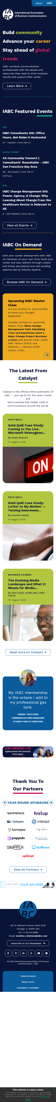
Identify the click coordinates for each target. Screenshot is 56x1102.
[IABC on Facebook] (8, 953)
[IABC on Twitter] (31, 953)
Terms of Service (28, 976)
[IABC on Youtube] (39, 953)
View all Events (18, 225)
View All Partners (26, 869)
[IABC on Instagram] (16, 953)
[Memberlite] (28, 756)
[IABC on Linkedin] (23, 953)
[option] (28, 830)
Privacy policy (28, 982)
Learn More (15, 86)
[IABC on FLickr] (46, 953)
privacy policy (44, 1096)
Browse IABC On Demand (25, 282)
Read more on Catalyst (26, 652)
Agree (28, 1099)
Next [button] (50, 802)
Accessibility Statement (28, 988)
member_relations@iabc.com (31, 936)
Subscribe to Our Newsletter (26, 943)
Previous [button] (5, 802)
